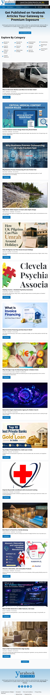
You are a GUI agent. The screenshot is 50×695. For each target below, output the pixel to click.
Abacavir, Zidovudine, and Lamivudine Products (16, 568)
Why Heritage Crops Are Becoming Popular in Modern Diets (20, 370)
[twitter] (22, 686)
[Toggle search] (35, 7)
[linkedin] (28, 686)
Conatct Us (26, 7)
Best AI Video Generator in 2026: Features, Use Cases (18, 608)
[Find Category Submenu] (14, 7)
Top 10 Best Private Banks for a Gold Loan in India (17, 450)
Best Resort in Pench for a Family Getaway (15, 530)
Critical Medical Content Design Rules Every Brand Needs (19, 129)
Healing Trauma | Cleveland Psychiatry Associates (17, 289)
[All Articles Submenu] (22, 7)
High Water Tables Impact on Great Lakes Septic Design (19, 209)
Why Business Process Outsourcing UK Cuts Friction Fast (19, 169)
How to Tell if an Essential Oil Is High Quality (15, 649)
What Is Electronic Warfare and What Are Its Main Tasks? (19, 89)
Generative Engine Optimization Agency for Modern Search (20, 410)
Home (3, 7)
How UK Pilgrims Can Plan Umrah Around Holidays (17, 250)
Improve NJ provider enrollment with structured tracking (19, 490)
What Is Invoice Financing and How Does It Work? (17, 330)
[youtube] (31, 686)
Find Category (10, 7)
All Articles (18, 7)
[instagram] (25, 686)
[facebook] (19, 686)
